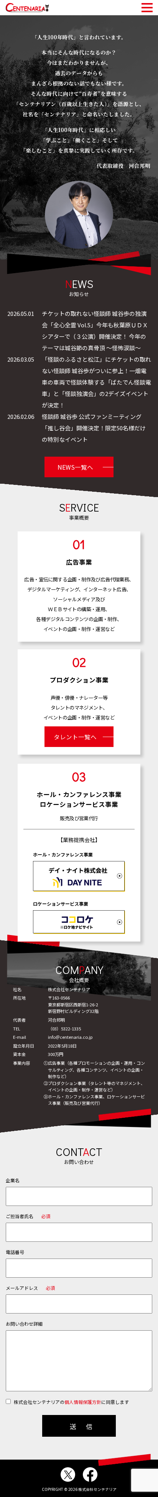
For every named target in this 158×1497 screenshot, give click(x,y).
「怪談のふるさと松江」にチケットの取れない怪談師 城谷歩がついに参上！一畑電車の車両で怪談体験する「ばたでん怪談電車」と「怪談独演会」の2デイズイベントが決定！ (96, 382)
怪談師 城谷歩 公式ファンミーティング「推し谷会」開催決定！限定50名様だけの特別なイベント (94, 427)
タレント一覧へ (75, 736)
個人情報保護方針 (82, 1402)
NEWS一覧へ (75, 467)
